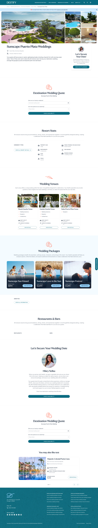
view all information (21, 302)
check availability (49, 396)
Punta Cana (51, 461)
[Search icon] (87, 2)
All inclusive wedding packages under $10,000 (55, 514)
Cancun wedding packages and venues (54, 497)
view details (27, 285)
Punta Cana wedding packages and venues (55, 499)
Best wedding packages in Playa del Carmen (79, 508)
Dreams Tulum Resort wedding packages (78, 499)
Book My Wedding (96, 264)
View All (90, 41)
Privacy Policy (88, 523)
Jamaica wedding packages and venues (54, 495)
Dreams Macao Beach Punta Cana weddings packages (81, 497)
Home (8, 6)
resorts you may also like (62, 9)
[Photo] (33, 27)
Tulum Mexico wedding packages (53, 501)
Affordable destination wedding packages (54, 512)
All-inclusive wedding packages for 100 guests (79, 514)
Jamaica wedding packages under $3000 (55, 508)
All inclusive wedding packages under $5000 (55, 510)
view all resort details (22, 150)
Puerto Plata (33, 6)
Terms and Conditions (81, 523)
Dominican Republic (25, 6)
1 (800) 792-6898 (12, 507)
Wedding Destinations (15, 6)
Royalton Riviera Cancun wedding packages (79, 495)
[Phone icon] (84, 2)
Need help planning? (81, 67)
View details (73, 478)
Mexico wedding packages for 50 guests (78, 510)
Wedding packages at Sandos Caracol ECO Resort (80, 501)
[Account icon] (90, 2)
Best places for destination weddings (78, 512)
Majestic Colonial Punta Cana (58, 459)
